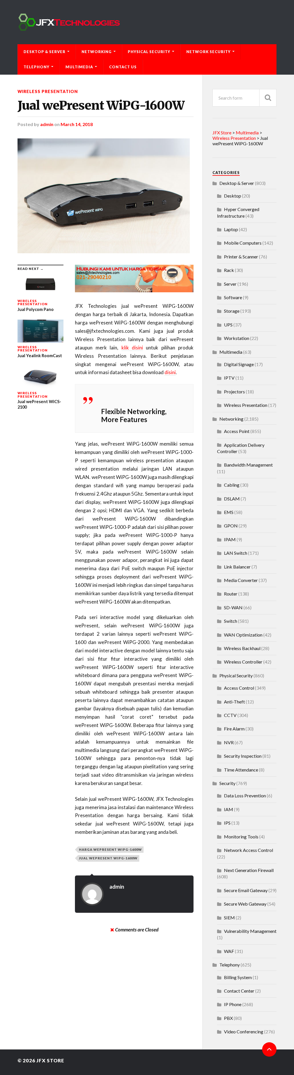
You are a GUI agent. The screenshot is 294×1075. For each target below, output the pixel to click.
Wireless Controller (243, 661)
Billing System (238, 977)
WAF (229, 951)
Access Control (239, 688)
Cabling (231, 485)
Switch (230, 621)
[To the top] (269, 1049)
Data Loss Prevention (245, 795)
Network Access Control (248, 850)
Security (227, 783)
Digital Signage (239, 364)
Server (230, 284)
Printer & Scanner (241, 256)
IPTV (229, 377)
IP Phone (232, 1004)
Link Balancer (237, 566)
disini (170, 372)
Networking (97, 51)
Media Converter (241, 580)
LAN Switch (235, 553)
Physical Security (149, 51)
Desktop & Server (44, 51)
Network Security (208, 51)
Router (230, 593)
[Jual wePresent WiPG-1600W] (106, 195)
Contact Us (123, 67)
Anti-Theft (234, 701)
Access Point (236, 431)
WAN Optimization (243, 634)
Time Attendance (241, 769)
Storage (231, 311)
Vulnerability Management (250, 931)
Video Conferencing (243, 1031)
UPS (228, 324)
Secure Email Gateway (246, 890)
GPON (231, 525)
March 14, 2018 (77, 124)
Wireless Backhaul (242, 648)
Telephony (36, 67)
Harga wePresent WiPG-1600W (110, 849)
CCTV (230, 715)
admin (46, 124)
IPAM (230, 539)
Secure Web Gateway (245, 903)
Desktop (232, 195)
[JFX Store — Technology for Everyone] (147, 22)
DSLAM (232, 498)
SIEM (229, 917)
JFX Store (50, 1060)
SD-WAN (233, 607)
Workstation (236, 338)
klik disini (132, 348)
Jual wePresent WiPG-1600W (101, 105)
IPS (227, 822)
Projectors (234, 391)
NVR (229, 742)
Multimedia (79, 67)
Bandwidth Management (248, 464)
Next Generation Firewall (249, 870)
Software (233, 297)
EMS (228, 512)
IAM (228, 809)
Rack (229, 270)
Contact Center (239, 990)
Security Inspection (243, 756)
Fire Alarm (234, 728)
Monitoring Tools (241, 836)
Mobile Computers (243, 242)
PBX (228, 1018)
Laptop (231, 229)
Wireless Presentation (48, 91)
